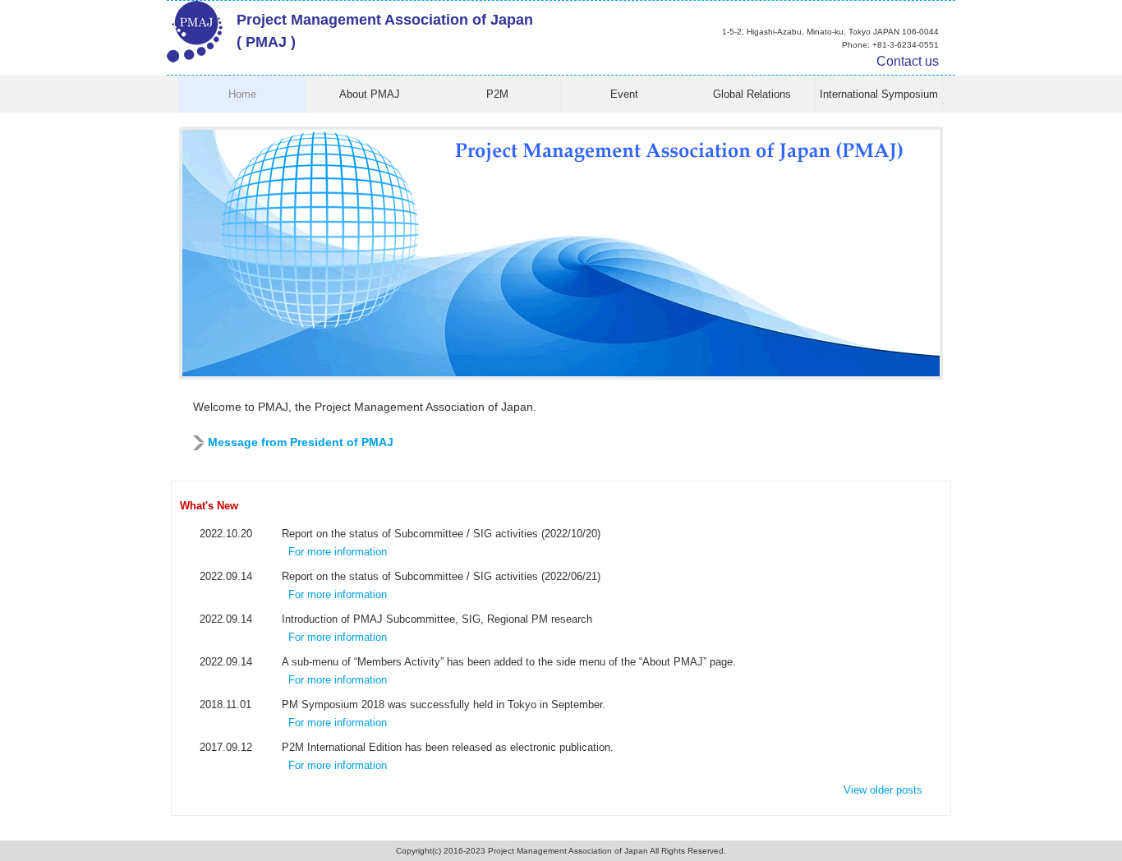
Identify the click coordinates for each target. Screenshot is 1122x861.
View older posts (883, 790)
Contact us (907, 61)
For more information (337, 552)
